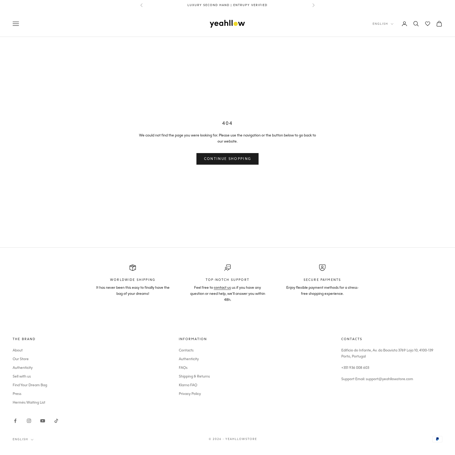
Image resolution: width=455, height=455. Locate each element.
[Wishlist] (427, 24)
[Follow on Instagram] (29, 420)
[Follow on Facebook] (15, 420)
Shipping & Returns (194, 376)
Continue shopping (227, 159)
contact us (222, 287)
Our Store (21, 359)
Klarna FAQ (188, 385)
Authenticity (23, 367)
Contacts (186, 350)
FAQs (183, 367)
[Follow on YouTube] (42, 420)
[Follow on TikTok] (56, 420)
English (380, 24)
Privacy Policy (190, 394)
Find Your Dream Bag (30, 385)
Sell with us (22, 376)
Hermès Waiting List (29, 402)
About (18, 350)
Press (17, 394)
